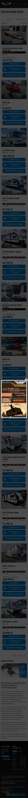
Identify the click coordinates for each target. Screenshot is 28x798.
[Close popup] (26, 380)
